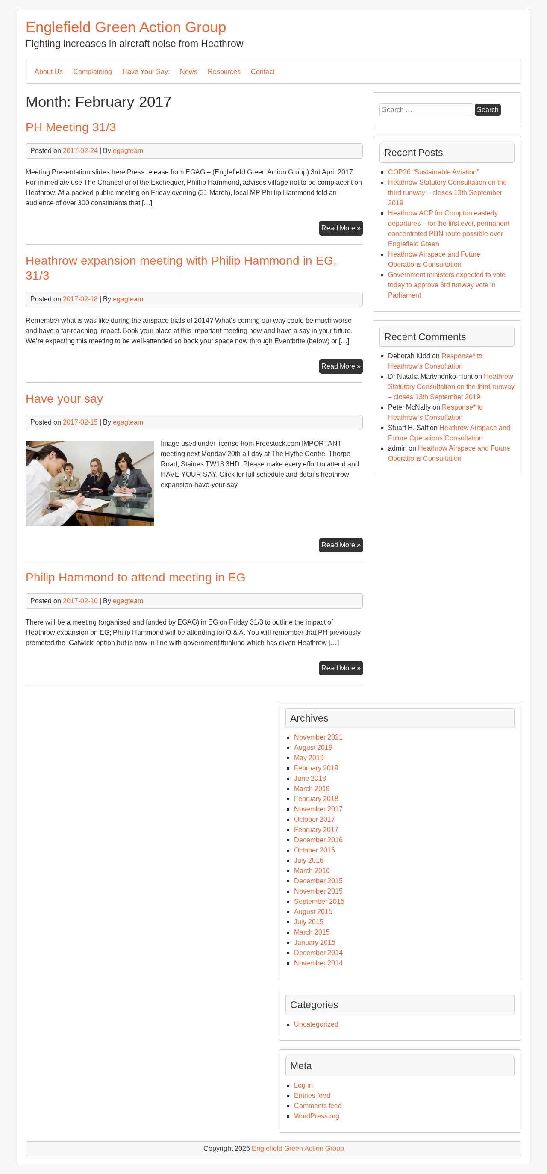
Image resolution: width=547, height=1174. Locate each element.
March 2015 (312, 932)
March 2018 (312, 788)
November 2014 (318, 963)
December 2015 (318, 881)
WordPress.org (316, 1116)
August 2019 (313, 747)
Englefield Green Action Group (126, 26)
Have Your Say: (146, 71)
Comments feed (318, 1105)
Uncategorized (316, 1024)
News (188, 71)
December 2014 (318, 952)
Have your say (64, 398)
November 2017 (318, 809)
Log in (303, 1085)
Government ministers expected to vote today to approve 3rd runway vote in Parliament (447, 285)
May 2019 (309, 757)
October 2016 (314, 850)
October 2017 (314, 819)
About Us (49, 71)
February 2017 (316, 829)
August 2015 (313, 911)
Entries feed (312, 1095)
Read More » (342, 230)
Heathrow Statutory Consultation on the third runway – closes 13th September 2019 (447, 192)
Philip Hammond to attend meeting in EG (136, 577)
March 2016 (312, 870)
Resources (224, 71)
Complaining (92, 71)
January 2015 (314, 942)
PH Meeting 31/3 (71, 127)
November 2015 (318, 891)
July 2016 (308, 860)
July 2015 (308, 922)
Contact (262, 71)
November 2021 (318, 737)
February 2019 (316, 768)
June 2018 (310, 778)
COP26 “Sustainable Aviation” (433, 172)
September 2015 (319, 901)
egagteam (128, 150)
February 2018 (316, 798)
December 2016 (318, 840)
